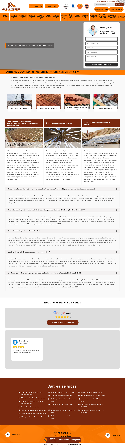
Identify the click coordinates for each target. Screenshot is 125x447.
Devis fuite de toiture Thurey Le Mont (33, 413)
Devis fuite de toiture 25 (71, 17)
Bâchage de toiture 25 (64, 17)
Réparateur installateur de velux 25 (112, 16)
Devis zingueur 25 (48, 16)
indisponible (37, 6)
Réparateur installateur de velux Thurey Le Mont (31, 393)
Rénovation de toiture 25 (93, 16)
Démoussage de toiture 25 (23, 16)
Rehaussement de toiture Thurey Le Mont (63, 411)
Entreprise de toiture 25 (85, 16)
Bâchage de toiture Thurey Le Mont (33, 417)
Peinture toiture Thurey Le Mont (91, 392)
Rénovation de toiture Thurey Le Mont (33, 398)
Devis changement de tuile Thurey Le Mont (63, 417)
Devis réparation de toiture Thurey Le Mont (63, 400)
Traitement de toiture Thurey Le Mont (92, 395)
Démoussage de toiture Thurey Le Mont (91, 400)
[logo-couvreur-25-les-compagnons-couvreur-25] (11, 6)
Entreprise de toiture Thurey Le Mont (33, 410)
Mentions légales (74, 445)
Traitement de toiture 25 (13, 16)
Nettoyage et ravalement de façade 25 (102, 17)
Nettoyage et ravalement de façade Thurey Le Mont (32, 402)
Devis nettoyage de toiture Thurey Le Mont (63, 406)
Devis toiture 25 (77, 16)
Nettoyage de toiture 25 (32, 16)
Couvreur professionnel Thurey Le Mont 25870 (91, 406)
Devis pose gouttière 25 (56, 16)
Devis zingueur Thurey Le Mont (61, 395)
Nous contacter (116, 9)
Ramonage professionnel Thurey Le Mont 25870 (92, 411)
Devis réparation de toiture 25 (40, 17)
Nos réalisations (101, 9)
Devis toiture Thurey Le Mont (30, 407)
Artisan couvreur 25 (5, 16)
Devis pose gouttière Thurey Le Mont (63, 392)
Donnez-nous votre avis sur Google (62, 322)
